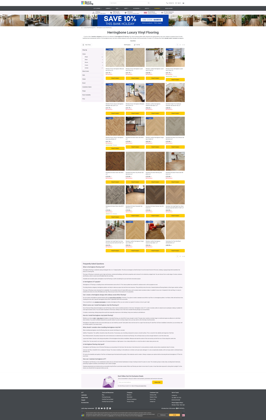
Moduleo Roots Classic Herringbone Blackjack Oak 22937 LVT (114, 104)
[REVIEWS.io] (180, 408)
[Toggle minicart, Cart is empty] (183, 3)
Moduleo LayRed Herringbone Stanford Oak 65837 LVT (153, 104)
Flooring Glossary (106, 397)
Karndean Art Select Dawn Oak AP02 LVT (114, 173)
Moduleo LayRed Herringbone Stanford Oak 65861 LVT (153, 242)
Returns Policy (153, 397)
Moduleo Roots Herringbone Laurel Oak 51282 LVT (174, 69)
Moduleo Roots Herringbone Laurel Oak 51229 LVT (134, 69)
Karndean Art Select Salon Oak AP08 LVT (134, 138)
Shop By (147, 8)
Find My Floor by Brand (107, 399)
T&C (133, 385)
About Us (129, 395)
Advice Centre (168, 8)
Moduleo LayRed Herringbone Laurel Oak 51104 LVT (155, 69)
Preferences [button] (140, 415)
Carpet (126, 8)
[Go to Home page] (87, 3)
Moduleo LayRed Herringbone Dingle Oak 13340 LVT (155, 138)
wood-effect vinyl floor (115, 297)
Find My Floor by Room (107, 401)
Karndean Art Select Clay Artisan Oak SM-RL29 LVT (135, 173)
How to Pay (152, 399)
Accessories (136, 8)
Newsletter (129, 397)
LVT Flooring (97, 8)
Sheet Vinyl (84, 397)
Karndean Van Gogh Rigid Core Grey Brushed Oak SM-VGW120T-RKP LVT (115, 242)
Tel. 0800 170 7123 (176, 397)
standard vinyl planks (100, 302)
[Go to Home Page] (81, 27)
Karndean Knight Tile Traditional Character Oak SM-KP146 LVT (173, 104)
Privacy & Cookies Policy (141, 385)
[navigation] (92, 75)
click (94, 318)
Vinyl (117, 8)
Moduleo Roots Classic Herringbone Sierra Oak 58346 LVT (114, 138)
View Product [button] (115, 78)
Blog (103, 395)
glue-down (100, 318)
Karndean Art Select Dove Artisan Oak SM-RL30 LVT (175, 138)
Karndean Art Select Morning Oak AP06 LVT (154, 173)
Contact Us (152, 401)
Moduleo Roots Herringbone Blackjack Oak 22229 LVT (135, 104)
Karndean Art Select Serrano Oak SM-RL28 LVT (155, 207)
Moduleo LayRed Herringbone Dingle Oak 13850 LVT (135, 242)
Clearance (157, 8)
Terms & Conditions (131, 399)
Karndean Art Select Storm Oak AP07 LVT (115, 207)
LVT (82, 392)
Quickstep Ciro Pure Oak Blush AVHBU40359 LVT (173, 242)
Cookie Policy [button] (111, 415)
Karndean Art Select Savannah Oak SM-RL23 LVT (134, 207)
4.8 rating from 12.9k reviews (168, 408)
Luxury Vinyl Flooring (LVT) (89, 27)
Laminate (108, 8)
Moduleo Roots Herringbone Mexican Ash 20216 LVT (115, 69)
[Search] (148, 3)
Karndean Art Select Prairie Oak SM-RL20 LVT (174, 173)
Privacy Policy (130, 401)
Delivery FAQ (153, 395)
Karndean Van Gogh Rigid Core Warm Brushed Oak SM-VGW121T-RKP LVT (175, 207)
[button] (175, 76)
